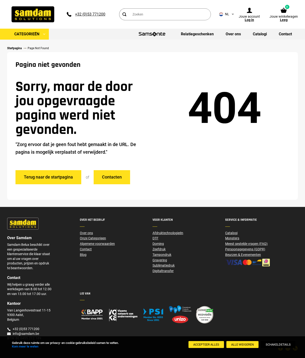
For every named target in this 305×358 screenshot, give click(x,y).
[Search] (124, 14)
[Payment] (261, 263)
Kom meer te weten (25, 346)
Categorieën (26, 34)
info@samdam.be (26, 334)
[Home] (116, 315)
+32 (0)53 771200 (90, 14)
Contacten (112, 176)
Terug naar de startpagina (48, 176)
